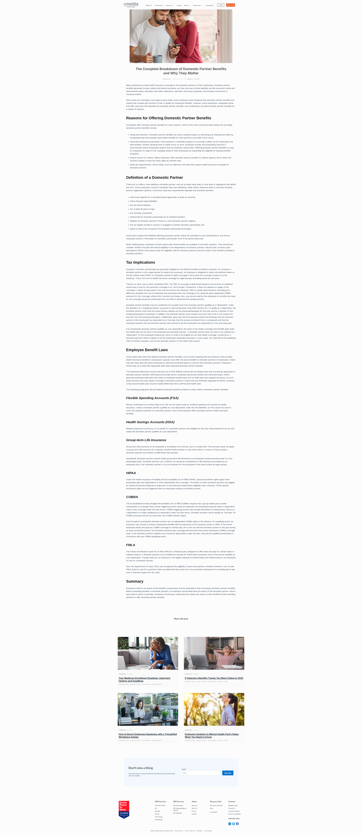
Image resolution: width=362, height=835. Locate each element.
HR (156, 808)
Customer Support (234, 811)
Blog (211, 808)
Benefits (130, 674)
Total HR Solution (160, 805)
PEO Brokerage (178, 805)
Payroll (157, 814)
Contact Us (231, 808)
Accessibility (208, 831)
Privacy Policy (179, 831)
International (158, 819)
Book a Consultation (234, 814)
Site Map (199, 831)
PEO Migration (177, 813)
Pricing (194, 811)
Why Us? (194, 808)
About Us (194, 805)
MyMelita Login (233, 805)
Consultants (213, 812)
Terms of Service (190, 831)
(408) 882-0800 (234, 818)
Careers (194, 814)
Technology (158, 817)
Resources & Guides (216, 805)
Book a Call (230, 5)
